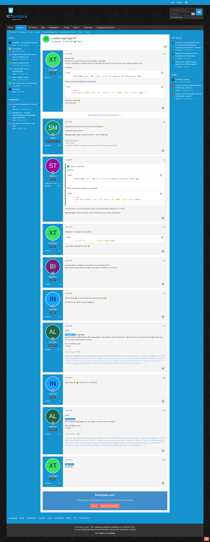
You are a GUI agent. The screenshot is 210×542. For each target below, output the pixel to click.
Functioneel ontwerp (182, 79)
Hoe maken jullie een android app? (24, 83)
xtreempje (57, 41)
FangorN (177, 90)
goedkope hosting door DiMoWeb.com (108, 527)
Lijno (13, 51)
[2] (69, 93)
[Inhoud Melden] (163, 107)
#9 (164, 410)
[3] (69, 95)
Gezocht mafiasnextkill (20, 63)
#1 (164, 54)
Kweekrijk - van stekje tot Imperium (24, 43)
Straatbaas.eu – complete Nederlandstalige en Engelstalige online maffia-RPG (23, 115)
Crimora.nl (16, 89)
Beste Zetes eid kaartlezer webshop (123, 529)
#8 (164, 378)
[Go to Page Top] (206, 539)
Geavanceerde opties (176, 17)
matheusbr (15, 59)
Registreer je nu (102, 500)
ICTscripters (178, 50)
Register (180, 2)
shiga (14, 128)
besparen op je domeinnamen (107, 115)
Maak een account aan (109, 506)
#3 (164, 160)
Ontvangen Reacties (51, 183)
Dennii (14, 45)
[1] (69, 76)
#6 (164, 293)
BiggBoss (71, 335)
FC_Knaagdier (16, 86)
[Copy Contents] (162, 72)
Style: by (105, 533)
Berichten (48, 77)
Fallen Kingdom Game (20, 77)
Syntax (14, 74)
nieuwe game (17, 48)
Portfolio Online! (71, 140)
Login (172, 2)
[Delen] (165, 46)
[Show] (193, 14)
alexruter (70, 464)
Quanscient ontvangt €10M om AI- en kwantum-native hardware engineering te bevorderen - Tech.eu (188, 45)
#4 (164, 227)
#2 (164, 122)
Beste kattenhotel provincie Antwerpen (95, 529)
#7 (164, 326)
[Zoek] (186, 2)
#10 (164, 460)
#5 (164, 261)
